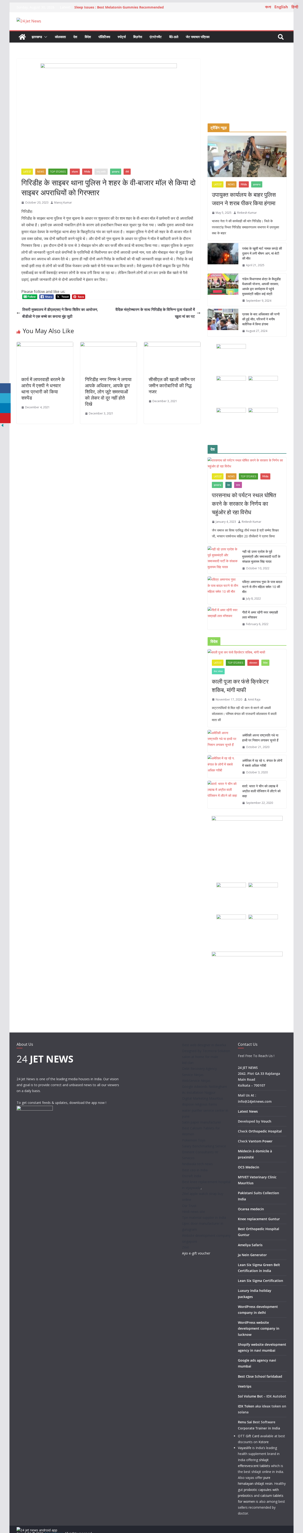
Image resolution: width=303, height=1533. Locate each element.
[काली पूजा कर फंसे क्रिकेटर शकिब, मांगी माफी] (247, 652)
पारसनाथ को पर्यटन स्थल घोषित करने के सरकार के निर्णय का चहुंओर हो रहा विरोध (244, 503)
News (40, 171)
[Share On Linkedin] (5, 408)
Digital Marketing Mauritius (202, 1098)
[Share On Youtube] (5, 418)
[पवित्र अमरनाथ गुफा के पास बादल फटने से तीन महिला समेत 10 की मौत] (223, 590)
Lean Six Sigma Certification (260, 1280)
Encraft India (191, 1176)
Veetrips (244, 1386)
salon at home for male (200, 1056)
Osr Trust (189, 1205)
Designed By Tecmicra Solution (206, 1051)
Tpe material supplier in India (204, 1217)
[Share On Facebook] (5, 388)
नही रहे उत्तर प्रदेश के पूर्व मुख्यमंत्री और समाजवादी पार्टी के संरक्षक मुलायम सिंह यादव (261, 556)
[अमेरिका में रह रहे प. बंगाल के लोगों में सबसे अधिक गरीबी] (223, 766)
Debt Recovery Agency (199, 1068)
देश (75, 37)
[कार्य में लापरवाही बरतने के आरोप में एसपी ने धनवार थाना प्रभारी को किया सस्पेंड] (45, 345)
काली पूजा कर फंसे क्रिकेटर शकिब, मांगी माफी (240, 685)
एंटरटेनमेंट (156, 37)
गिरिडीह (87, 171)
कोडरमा (75, 171)
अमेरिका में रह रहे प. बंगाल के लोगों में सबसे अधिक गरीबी (262, 763)
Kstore (263, 1442)
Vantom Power (260, 1141)
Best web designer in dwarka (204, 1045)
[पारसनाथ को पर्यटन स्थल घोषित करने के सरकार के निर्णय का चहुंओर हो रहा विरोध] (247, 463)
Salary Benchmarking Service (204, 1146)
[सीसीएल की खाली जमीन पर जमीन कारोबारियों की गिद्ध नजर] (172, 345)
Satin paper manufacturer (201, 1122)
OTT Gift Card (248, 1436)
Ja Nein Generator (252, 1255)
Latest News (248, 1111)
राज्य (238, 485)
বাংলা (268, 6)
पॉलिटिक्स (104, 37)
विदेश (88, 37)
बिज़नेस (137, 37)
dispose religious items (199, 1104)
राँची (127, 171)
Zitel (185, 1247)
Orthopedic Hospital (265, 1131)
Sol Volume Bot (250, 1396)
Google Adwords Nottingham (204, 1086)
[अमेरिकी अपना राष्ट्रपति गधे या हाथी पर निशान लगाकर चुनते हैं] (223, 741)
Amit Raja (254, 699)
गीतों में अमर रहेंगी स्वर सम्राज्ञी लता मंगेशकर (260, 614)
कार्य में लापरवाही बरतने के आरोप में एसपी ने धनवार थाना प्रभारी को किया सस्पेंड (43, 388)
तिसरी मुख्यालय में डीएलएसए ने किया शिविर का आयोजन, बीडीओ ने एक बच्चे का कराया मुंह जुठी (60, 313)
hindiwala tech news (197, 1164)
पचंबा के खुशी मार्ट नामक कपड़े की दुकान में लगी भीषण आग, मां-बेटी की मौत (262, 253)
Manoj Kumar (63, 202)
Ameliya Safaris (250, 1245)
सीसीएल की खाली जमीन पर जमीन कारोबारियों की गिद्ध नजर (172, 385)
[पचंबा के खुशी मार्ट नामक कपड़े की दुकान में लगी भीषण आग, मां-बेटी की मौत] (223, 257)
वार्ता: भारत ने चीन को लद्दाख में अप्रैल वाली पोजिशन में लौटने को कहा (261, 791)
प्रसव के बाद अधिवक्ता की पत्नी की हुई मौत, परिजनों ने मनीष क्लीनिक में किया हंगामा (261, 319)
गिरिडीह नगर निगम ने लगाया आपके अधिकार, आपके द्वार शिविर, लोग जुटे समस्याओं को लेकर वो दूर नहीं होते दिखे (108, 391)
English (281, 6)
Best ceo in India (195, 1170)
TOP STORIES (58, 171)
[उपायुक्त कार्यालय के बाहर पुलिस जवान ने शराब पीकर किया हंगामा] (247, 156)
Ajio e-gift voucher (196, 1253)
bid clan (188, 1062)
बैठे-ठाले (173, 37)
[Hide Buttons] (2, 426)
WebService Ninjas (196, 1080)
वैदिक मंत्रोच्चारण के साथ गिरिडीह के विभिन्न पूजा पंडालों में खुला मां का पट (155, 313)
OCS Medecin (248, 1167)
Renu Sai (245, 1422)
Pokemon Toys (193, 1140)
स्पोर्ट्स (122, 37)
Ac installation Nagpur (199, 1092)
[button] (44, 37)
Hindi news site (193, 1211)
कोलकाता (60, 37)
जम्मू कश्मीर (101, 171)
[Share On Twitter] (5, 398)
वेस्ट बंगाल (218, 671)
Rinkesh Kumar (247, 213)
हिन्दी (294, 6)
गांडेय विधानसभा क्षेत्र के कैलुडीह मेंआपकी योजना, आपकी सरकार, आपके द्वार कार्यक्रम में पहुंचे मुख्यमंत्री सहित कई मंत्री (261, 286)
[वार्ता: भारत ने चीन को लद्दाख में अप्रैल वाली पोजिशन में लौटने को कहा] (223, 794)
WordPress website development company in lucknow (258, 1328)
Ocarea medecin (251, 1209)
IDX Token (246, 1406)
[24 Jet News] (22, 37)
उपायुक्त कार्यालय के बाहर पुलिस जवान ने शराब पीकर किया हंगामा (244, 199)
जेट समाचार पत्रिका (197, 37)
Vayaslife (244, 1448)
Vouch (266, 1121)
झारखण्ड (37, 37)
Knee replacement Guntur (259, 1219)
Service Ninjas (193, 1074)
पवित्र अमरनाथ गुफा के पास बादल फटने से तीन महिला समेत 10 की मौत (262, 586)
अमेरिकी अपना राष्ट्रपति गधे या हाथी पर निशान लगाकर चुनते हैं (260, 737)
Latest (27, 171)
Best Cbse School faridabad (260, 1376)
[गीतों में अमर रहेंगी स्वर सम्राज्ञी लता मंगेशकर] (223, 618)
